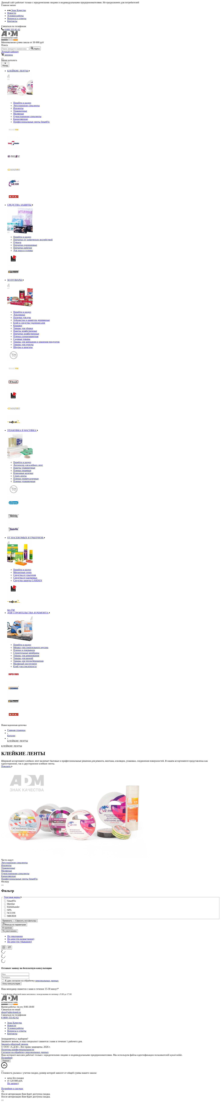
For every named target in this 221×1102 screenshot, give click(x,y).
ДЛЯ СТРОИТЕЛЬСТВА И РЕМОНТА (28, 612)
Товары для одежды (23, 344)
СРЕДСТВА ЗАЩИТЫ (19, 205)
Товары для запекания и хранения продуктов (36, 342)
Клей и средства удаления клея (29, 323)
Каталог (11, 735)
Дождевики (19, 314)
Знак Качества (18, 10)
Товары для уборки (23, 328)
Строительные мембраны (26, 653)
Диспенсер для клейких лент (28, 465)
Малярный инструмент (25, 663)
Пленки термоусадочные (26, 478)
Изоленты (18, 108)
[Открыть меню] (2, 58)
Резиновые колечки (23, 473)
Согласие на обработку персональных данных (25, 1052)
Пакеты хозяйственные (25, 331)
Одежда (17, 242)
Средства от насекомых (25, 578)
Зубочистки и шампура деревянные (31, 320)
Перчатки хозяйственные (26, 333)
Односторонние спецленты (27, 116)
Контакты (12, 21)
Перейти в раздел (22, 103)
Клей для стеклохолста (25, 666)
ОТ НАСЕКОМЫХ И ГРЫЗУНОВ (25, 537)
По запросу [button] (13, 1083)
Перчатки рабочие (22, 247)
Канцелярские (20, 119)
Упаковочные (20, 111)
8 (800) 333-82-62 (10, 1017)
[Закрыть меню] (2, 885)
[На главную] (9, 39)
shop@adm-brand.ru (11, 1012)
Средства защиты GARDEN (27, 580)
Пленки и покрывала (24, 650)
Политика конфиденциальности (17, 1049)
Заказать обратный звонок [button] (14, 1044)
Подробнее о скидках (12, 1088)
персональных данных (46, 980)
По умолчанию (9, 931)
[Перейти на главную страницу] (9, 1004)
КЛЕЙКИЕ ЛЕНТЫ (18, 71)
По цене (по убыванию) (19, 941)
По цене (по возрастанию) (20, 939)
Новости (11, 13)
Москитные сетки (22, 572)
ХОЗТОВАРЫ (15, 280)
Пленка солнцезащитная (25, 336)
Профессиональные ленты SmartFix (31, 122)
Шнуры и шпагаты (23, 347)
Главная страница (16, 730)
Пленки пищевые (22, 470)
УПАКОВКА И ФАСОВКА (22, 430)
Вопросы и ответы (16, 18)
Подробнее (6, 1057)
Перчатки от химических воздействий (33, 239)
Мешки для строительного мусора (30, 647)
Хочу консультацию (11, 984)
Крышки (17, 325)
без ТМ (11, 610)
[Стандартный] (9, 947)
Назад (5, 65)
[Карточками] (3, 947)
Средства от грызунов (24, 575)
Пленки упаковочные (24, 481)
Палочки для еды (22, 317)
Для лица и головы (23, 250)
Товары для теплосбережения (28, 661)
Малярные (18, 113)
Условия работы (15, 15)
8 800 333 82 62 (12, 29)
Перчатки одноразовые (25, 245)
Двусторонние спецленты (26, 105)
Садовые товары (21, 339)
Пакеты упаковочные (24, 468)
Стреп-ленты (20, 476)
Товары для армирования (26, 655)
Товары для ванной (23, 658)
